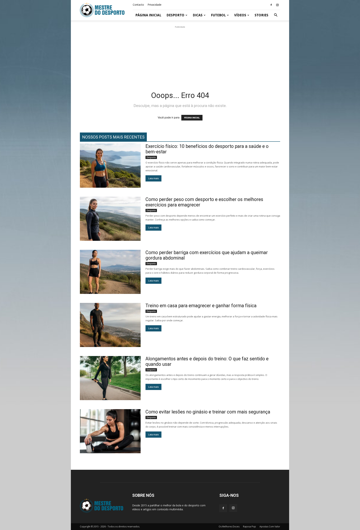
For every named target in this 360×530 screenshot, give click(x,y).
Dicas (197, 15)
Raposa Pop (249, 526)
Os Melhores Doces (229, 526)
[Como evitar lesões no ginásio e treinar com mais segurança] (110, 431)
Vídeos (240, 15)
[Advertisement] (180, 55)
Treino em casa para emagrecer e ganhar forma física (201, 305)
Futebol (218, 15)
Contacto (138, 4)
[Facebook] (271, 5)
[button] (275, 15)
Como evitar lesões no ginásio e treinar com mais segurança (208, 412)
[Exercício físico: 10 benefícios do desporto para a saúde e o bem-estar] (110, 166)
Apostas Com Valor (270, 526)
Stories (261, 15)
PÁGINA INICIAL (192, 117)
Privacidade (154, 4)
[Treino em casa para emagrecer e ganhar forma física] (110, 325)
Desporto (175, 15)
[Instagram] (277, 5)
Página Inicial (148, 15)
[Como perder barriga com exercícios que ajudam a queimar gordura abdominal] (110, 272)
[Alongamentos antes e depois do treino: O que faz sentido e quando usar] (110, 378)
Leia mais (153, 178)
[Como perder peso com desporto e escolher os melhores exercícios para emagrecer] (110, 219)
